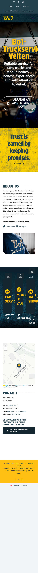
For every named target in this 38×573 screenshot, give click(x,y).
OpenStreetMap (7, 387)
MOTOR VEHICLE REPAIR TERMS (15, 471)
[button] (19, 365)
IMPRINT (14, 468)
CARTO (17, 385)
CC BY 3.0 (25, 385)
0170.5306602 (15, 414)
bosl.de (19, 466)
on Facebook (10, 227)
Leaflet (6, 385)
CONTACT (6, 468)
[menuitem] (15, 485)
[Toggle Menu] (33, 18)
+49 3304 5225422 (12, 406)
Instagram (23, 227)
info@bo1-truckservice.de (16, 411)
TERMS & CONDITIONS (26, 468)
